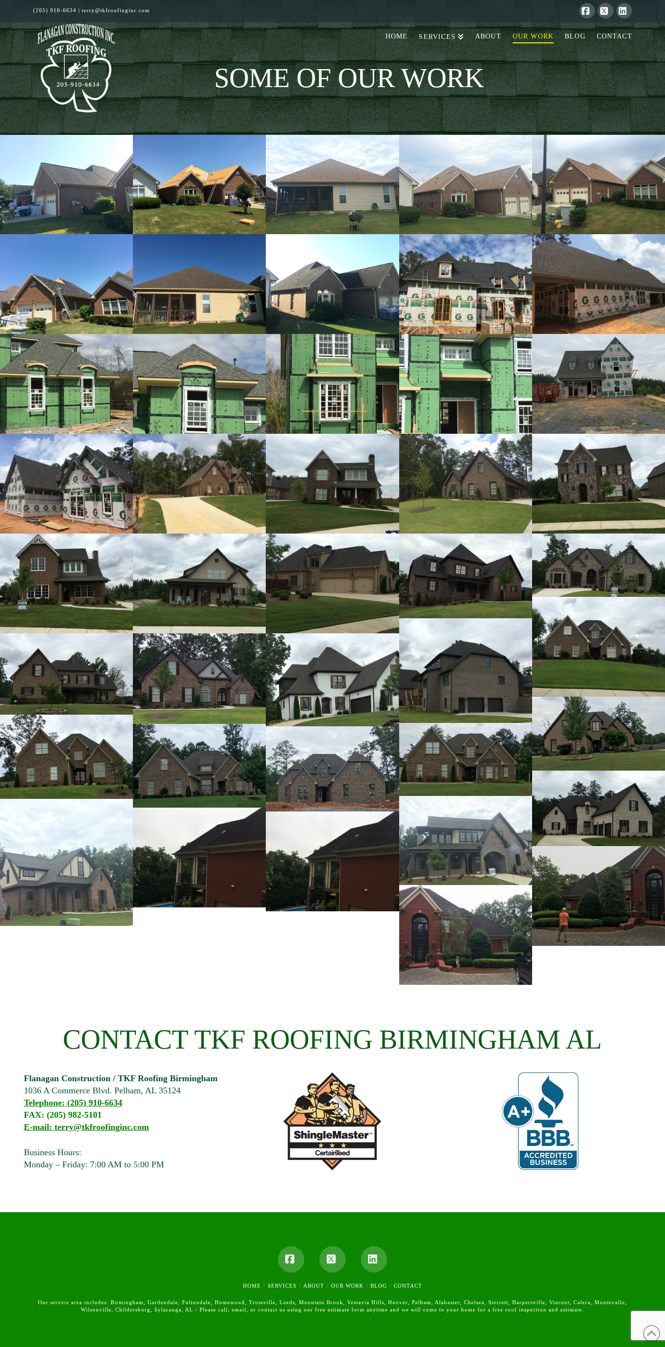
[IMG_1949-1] (598, 896)
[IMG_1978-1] (598, 484)
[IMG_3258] (465, 484)
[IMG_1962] (332, 679)
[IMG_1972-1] (598, 384)
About (313, 1286)
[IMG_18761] (465, 185)
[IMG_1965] (66, 674)
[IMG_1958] (465, 759)
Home (252, 1286)
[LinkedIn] (624, 10)
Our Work (347, 1286)
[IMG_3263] (199, 484)
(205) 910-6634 (54, 10)
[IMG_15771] (199, 384)
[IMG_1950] (332, 861)
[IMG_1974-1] (66, 583)
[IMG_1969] (598, 565)
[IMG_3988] (465, 284)
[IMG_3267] (598, 284)
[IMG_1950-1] (199, 857)
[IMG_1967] (465, 670)
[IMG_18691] (199, 284)
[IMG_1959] (199, 766)
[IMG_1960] (66, 757)
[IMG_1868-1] (66, 185)
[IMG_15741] (332, 384)
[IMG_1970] (465, 576)
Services (282, 1286)
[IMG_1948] (465, 935)
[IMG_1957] (598, 808)
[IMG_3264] (66, 484)
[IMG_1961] (199, 678)
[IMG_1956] (332, 769)
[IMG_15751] (465, 384)
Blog (378, 1286)
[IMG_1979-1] (332, 484)
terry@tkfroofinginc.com (116, 10)
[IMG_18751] (66, 284)
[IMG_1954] (66, 862)
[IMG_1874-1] (199, 185)
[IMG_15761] (66, 384)
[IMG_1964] (598, 734)
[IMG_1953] (465, 841)
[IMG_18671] (332, 284)
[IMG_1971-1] (332, 583)
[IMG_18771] (598, 185)
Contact (408, 1286)
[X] (605, 10)
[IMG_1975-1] (199, 583)
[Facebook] (587, 10)
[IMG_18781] (332, 185)
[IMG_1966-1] (598, 647)
